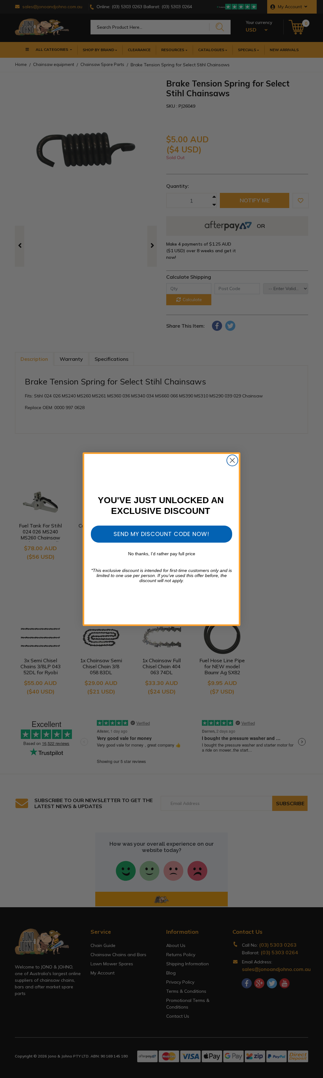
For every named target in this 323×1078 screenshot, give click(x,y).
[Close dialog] (232, 460)
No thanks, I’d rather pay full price (161, 553)
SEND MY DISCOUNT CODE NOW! (161, 534)
